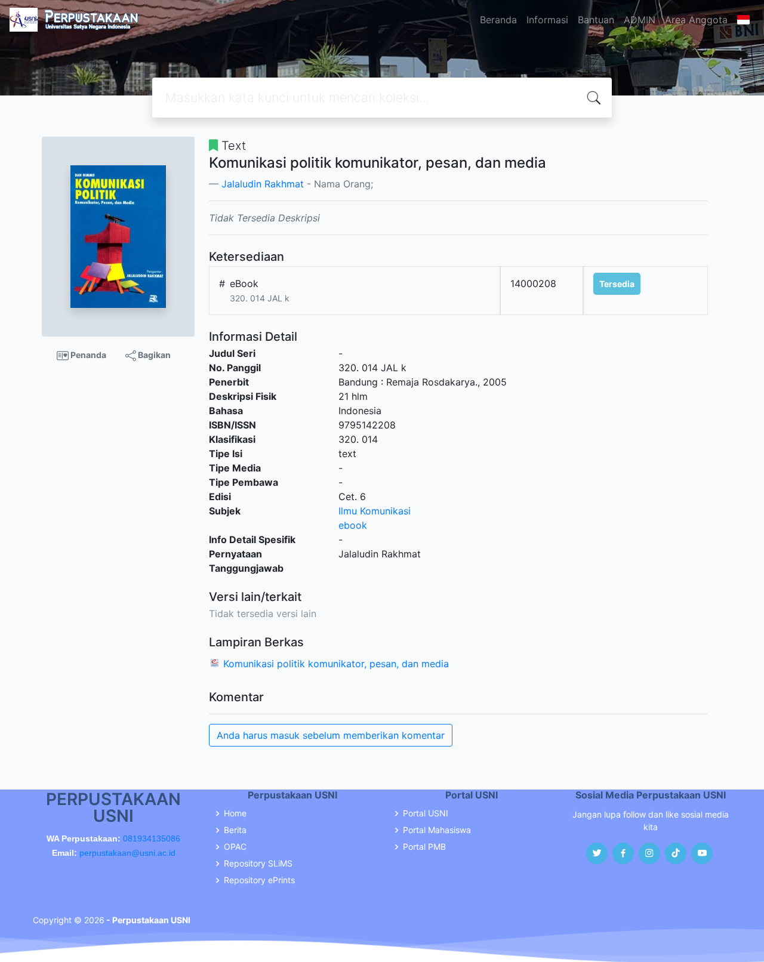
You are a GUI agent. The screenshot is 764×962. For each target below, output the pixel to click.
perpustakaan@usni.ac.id (127, 853)
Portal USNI (425, 813)
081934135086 (151, 838)
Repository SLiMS (258, 863)
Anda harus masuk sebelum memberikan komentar (331, 735)
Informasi (547, 20)
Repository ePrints (259, 880)
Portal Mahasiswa (437, 830)
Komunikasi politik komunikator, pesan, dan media (336, 664)
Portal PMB (424, 847)
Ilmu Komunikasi (374, 511)
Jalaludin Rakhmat (262, 184)
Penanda (87, 355)
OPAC (235, 847)
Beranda (498, 20)
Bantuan (596, 20)
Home (235, 813)
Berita (235, 830)
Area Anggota (696, 20)
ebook (352, 525)
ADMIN (639, 20)
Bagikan (153, 355)
